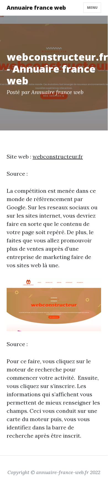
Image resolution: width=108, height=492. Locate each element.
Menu (92, 7)
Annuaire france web (36, 7)
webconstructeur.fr (58, 156)
